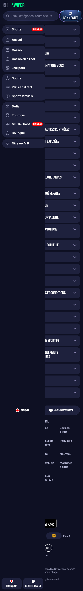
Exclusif (49, 462)
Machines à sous (66, 464)
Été (46, 453)
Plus (65, 536)
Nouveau (65, 453)
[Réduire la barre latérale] (5, 5)
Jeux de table (48, 442)
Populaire (66, 440)
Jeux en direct (64, 429)
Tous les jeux (48, 477)
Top (46, 427)
